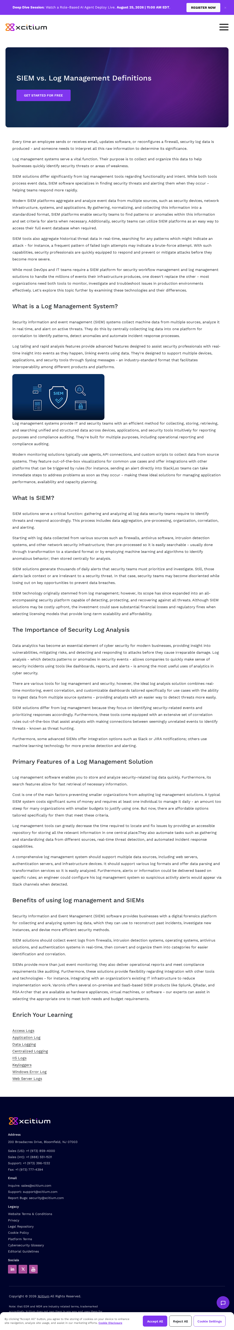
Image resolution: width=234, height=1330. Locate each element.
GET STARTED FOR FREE (43, 95)
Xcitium (43, 1296)
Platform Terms (20, 1239)
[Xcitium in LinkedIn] (12, 1269)
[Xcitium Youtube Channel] (33, 1269)
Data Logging (24, 1044)
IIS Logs (19, 1058)
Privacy (13, 1220)
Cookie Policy (18, 1232)
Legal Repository (21, 1226)
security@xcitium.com (46, 1198)
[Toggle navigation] (224, 27)
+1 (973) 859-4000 (40, 1151)
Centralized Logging (30, 1051)
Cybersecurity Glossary (26, 1245)
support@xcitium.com (40, 1192)
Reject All (180, 1321)
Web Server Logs (27, 1078)
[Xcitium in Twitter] (23, 1269)
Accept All (155, 1321)
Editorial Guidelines (23, 1251)
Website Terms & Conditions (30, 1214)
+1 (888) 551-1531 (39, 1157)
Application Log (26, 1037)
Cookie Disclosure (110, 1323)
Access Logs (23, 1030)
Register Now (203, 7)
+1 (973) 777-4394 (29, 1169)
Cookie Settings (209, 1321)
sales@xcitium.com (36, 1185)
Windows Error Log (29, 1072)
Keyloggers (22, 1065)
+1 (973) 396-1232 (36, 1163)
